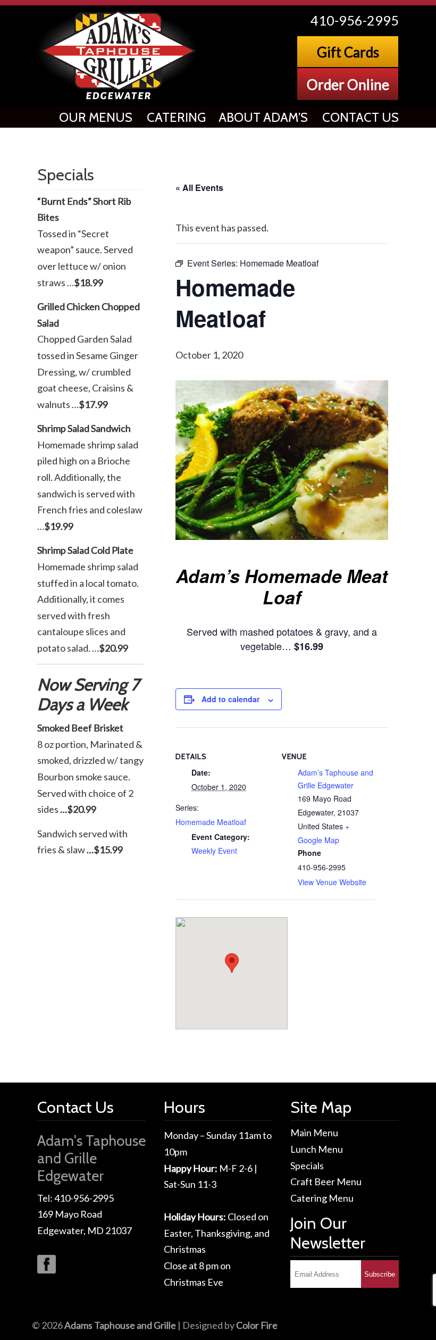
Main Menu (314, 1132)
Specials (307, 1165)
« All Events (199, 187)
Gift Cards (348, 52)
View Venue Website (332, 882)
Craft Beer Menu (326, 1181)
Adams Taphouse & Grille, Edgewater (119, 56)
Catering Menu (322, 1198)
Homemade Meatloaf (210, 822)
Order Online (348, 84)
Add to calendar (230, 699)
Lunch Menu (316, 1149)
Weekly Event (214, 850)
